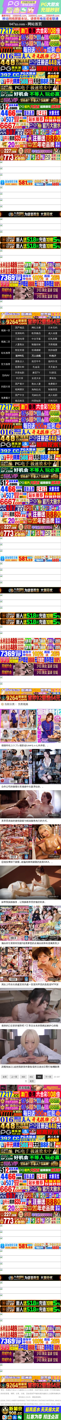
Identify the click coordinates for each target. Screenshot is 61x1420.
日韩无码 (52, 401)
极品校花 (19, 401)
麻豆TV (36, 372)
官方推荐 (5, 364)
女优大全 (36, 378)
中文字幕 (36, 339)
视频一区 (5, 330)
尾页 (32, 1081)
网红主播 (36, 327)
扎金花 (36, 367)
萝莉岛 (52, 378)
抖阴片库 (5, 386)
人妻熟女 (19, 344)
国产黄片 (19, 384)
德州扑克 (52, 361)
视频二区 (5, 341)
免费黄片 (52, 384)
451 (31, 1077)
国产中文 (19, 395)
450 (23, 1077)
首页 (5, 1077)
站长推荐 (5, 353)
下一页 (48, 1077)
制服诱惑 (52, 389)
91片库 (19, 378)
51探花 (52, 372)
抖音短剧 (19, 372)
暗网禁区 (19, 389)
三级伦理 (19, 339)
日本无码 (52, 327)
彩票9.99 (19, 367)
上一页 (14, 1077)
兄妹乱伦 (36, 395)
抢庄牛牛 (36, 361)
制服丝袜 (36, 344)
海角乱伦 (36, 389)
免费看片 (5, 398)
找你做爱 (52, 350)
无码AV (6, 375)
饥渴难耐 (36, 350)
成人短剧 (52, 395)
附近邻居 (19, 350)
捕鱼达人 (19, 361)
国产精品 (19, 327)
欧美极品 (36, 333)
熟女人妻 (36, 384)
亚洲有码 (19, 333)
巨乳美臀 (52, 339)
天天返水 (52, 367)
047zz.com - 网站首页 (25, 24)
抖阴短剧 (36, 401)
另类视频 (52, 344)
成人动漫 (52, 333)
